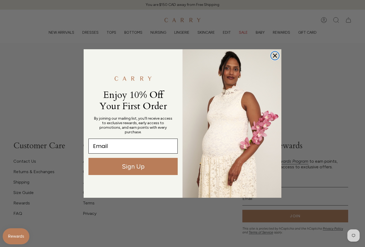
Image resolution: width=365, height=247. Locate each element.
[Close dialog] (275, 55)
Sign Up (133, 166)
